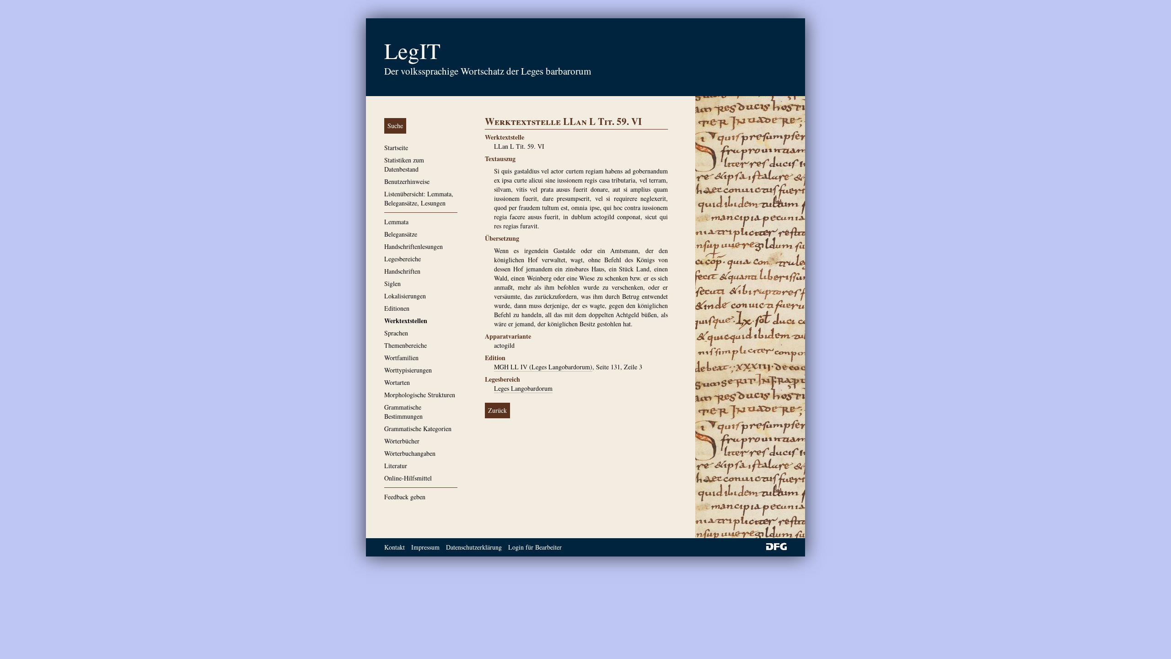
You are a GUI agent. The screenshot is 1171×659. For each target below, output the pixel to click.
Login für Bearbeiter (535, 547)
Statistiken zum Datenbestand (404, 164)
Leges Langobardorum (523, 388)
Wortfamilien (401, 357)
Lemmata (396, 221)
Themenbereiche (405, 345)
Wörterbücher (401, 441)
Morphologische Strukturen (419, 394)
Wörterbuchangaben (409, 453)
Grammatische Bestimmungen (403, 412)
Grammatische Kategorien (417, 428)
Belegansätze (400, 234)
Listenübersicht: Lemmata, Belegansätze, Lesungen (418, 198)
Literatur (395, 465)
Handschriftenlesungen (413, 246)
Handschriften (402, 271)
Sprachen (396, 333)
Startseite (396, 147)
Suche (395, 125)
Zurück (497, 410)
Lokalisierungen (405, 296)
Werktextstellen (405, 320)
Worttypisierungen (408, 370)
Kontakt (394, 547)
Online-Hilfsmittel (408, 478)
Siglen (392, 283)
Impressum (425, 547)
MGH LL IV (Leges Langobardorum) (543, 366)
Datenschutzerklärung (474, 547)
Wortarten (397, 382)
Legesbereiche (402, 258)
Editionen (396, 308)
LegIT (412, 50)
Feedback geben (404, 496)
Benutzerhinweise (407, 181)
